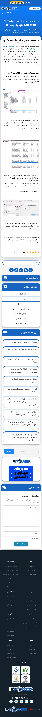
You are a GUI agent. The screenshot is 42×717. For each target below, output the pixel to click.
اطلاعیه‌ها (10, 623)
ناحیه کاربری (21, 318)
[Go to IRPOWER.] (37, 30)
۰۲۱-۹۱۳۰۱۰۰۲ (8, 12)
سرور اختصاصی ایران (31, 605)
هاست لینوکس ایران (10, 566)
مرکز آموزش (31, 649)
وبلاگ (31, 645)
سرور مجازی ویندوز (31, 601)
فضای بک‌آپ (10, 605)
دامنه (22, 304)
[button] (30, 270)
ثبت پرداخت (10, 649)
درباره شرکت (10, 645)
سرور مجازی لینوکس (31, 597)
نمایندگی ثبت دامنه (31, 619)
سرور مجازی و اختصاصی (22, 309)
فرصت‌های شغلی (10, 653)
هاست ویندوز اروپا (10, 587)
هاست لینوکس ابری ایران (10, 570)
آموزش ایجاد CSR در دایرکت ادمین (23, 342)
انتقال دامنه (31, 570)
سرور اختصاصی (13, 46)
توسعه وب (22, 323)
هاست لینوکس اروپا (11, 578)
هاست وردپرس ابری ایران (10, 574)
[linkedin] (11, 701)
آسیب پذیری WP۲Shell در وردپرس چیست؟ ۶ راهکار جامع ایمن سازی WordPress (24, 437)
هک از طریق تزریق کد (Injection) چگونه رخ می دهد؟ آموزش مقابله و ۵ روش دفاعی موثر (22, 402)
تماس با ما (10, 635)
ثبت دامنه (31, 566)
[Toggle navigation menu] (39, 13)
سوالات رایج (10, 631)
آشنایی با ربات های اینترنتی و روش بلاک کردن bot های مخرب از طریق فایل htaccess (21, 425)
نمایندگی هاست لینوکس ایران (31, 623)
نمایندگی (22, 294)
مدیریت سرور (15, 240)
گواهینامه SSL (21, 314)
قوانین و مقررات (31, 653)
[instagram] (26, 701)
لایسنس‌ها (10, 597)
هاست (22, 299)
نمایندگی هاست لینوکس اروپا (31, 627)
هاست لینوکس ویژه (10, 583)
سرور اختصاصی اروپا (31, 609)
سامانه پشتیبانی (10, 627)
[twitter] (16, 701)
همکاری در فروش (10, 657)
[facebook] (21, 701)
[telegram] (31, 701)
